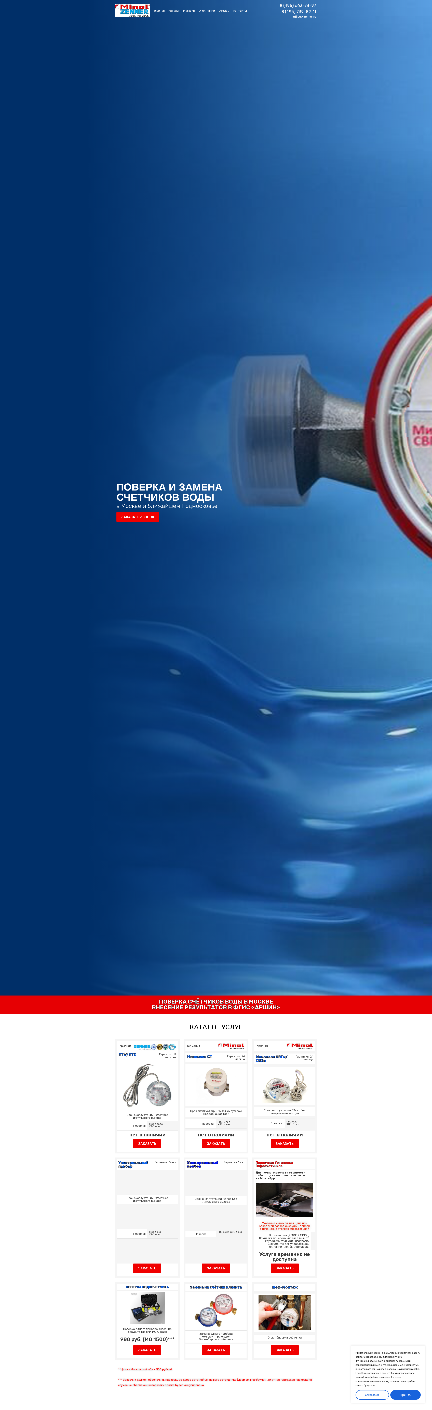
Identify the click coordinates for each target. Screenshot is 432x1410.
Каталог (174, 10)
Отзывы (224, 10)
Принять (405, 1395)
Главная (159, 10)
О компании (207, 10)
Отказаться (372, 1395)
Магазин (189, 10)
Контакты (240, 10)
